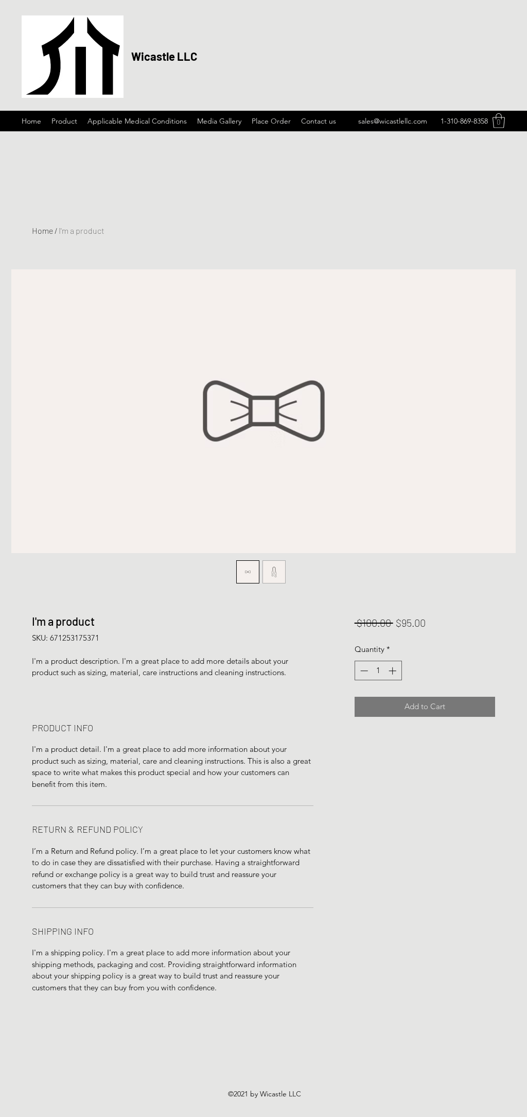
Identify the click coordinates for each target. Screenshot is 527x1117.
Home (42, 230)
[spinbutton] (378, 670)
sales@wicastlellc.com (392, 121)
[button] (499, 120)
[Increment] (393, 670)
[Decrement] (363, 670)
